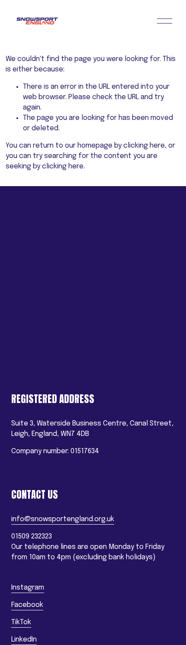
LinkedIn (24, 639)
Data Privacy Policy (41, 368)
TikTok (21, 622)
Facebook (27, 605)
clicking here (144, 145)
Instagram (27, 587)
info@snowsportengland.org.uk (62, 519)
